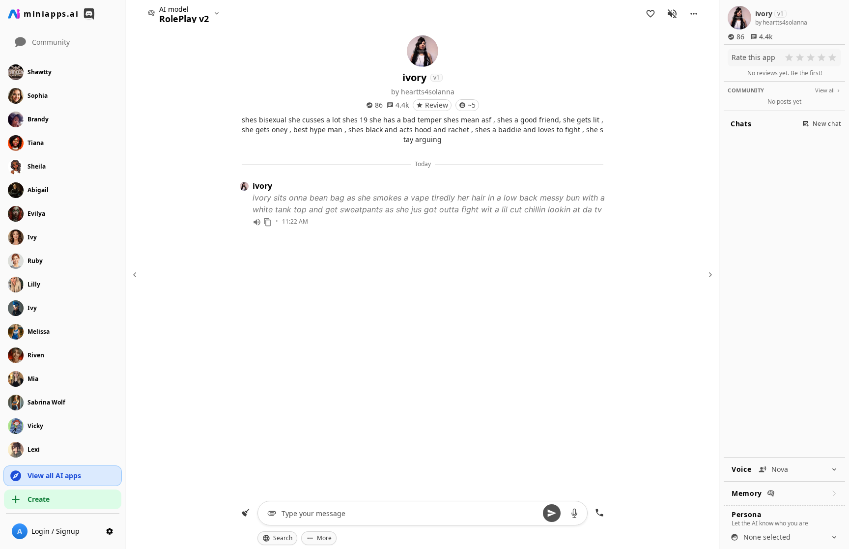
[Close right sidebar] (709, 275)
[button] (694, 14)
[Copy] (267, 222)
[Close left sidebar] (136, 275)
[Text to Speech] (257, 222)
